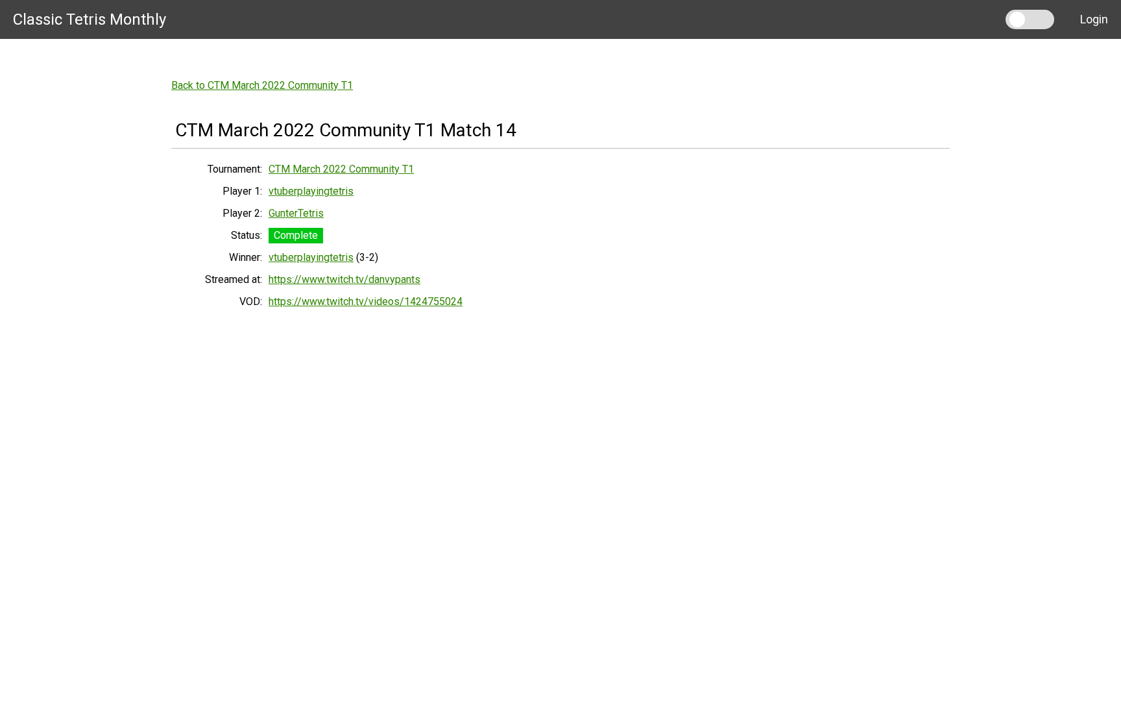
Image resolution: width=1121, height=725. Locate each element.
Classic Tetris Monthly (89, 19)
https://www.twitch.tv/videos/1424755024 (366, 301)
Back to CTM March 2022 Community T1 (262, 85)
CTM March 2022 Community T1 (341, 169)
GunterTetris (296, 213)
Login (1094, 19)
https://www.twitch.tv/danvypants (344, 279)
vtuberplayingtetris (311, 191)
